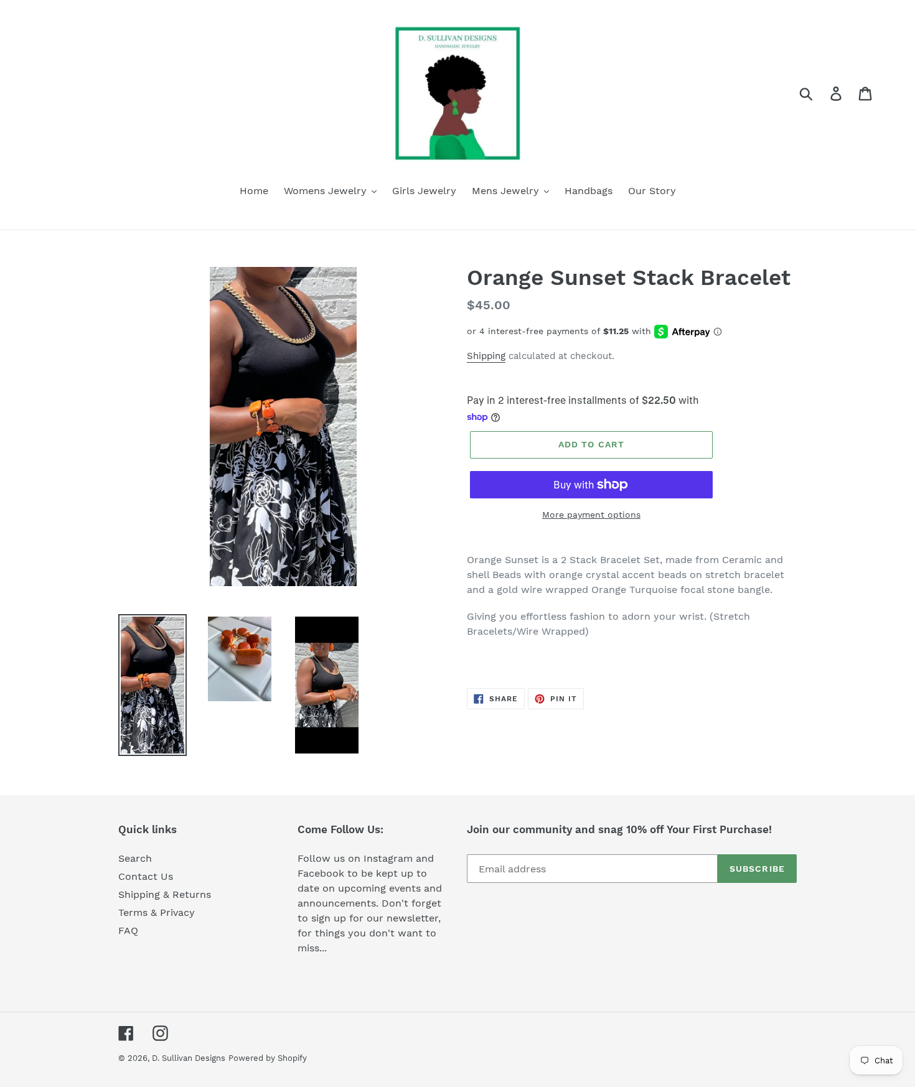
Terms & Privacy (156, 912)
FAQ (128, 930)
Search (135, 858)
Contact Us (145, 876)
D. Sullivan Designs (188, 1058)
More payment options (591, 515)
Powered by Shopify (267, 1058)
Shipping (486, 356)
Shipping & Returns (164, 894)
